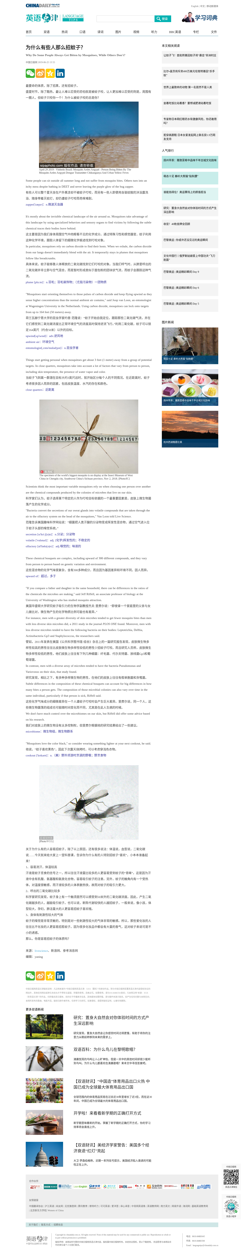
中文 (202, 6)
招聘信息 (58, 1224)
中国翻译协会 (36, 1206)
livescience (41, 950)
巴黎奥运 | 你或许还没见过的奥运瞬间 (185, 240)
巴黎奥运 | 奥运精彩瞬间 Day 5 (181, 303)
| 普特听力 (93, 1206)
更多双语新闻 (35, 1009)
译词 (100, 32)
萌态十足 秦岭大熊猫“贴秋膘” (180, 176)
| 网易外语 (176, 1206)
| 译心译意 (124, 1206)
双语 (47, 32)
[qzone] (50, 73)
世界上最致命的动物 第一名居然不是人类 (187, 87)
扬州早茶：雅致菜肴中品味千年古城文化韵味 (190, 160)
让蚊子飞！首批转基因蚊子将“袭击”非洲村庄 (189, 55)
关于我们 (33, 1224)
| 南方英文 (165, 1206)
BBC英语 (175, 32)
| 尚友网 (59, 1206)
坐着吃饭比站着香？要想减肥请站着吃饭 (187, 103)
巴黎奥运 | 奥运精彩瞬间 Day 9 (181, 271)
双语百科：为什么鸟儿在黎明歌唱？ (105, 1049)
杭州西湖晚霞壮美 (172, 442)
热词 (65, 32)
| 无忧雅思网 (70, 1206)
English (194, 6)
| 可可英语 (104, 1206)
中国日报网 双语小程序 (231, 1207)
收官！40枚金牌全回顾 (176, 224)
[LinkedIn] (60, 73)
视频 (136, 32)
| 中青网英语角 (138, 1206)
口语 (82, 32)
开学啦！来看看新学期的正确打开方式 (107, 1113)
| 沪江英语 (49, 1206)
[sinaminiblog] (40, 73)
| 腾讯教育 (82, 1206)
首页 (29, 32)
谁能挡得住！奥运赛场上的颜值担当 (184, 192)
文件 (214, 32)
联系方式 (45, 1224)
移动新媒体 (212, 6)
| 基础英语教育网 (200, 1206)
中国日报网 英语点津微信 (231, 1177)
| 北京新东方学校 (37, 1210)
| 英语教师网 (153, 1206)
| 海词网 (186, 1206)
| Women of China (55, 1210)
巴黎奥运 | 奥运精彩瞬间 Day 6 (181, 287)
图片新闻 (168, 322)
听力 (154, 32)
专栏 (196, 32)
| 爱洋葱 (114, 1206)
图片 (118, 32)
